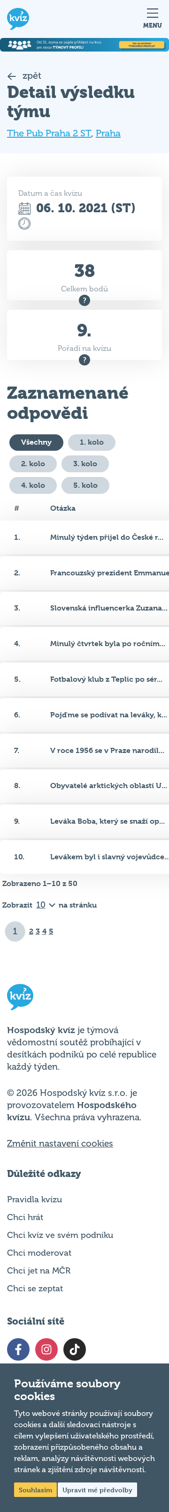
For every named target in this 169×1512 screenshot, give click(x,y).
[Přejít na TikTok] (74, 1349)
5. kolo (85, 485)
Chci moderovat (39, 1253)
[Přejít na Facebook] (18, 1349)
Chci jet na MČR (38, 1270)
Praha (108, 133)
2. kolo (33, 463)
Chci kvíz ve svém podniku (60, 1235)
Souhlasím (35, 1490)
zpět (30, 75)
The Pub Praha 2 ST (49, 133)
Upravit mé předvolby (97, 1490)
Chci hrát (25, 1217)
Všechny (36, 442)
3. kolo (85, 463)
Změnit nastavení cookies (60, 1144)
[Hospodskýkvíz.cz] (18, 19)
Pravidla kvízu (34, 1199)
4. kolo (33, 485)
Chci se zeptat (35, 1288)
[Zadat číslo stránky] (15, 931)
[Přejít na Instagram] (46, 1349)
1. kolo (92, 442)
